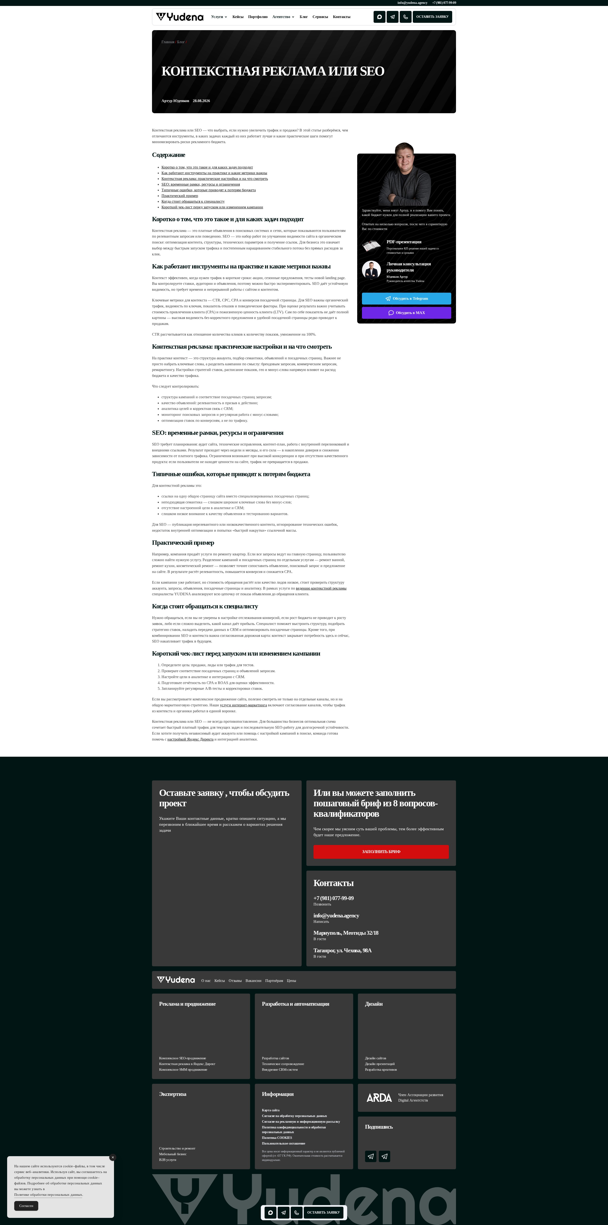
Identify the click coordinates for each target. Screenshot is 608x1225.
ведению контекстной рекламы (321, 588)
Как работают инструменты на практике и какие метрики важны (214, 173)
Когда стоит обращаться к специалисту (193, 201)
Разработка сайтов (275, 1058)
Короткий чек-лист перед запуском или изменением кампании (212, 207)
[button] (219, 17)
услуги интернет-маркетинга (243, 705)
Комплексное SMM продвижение (183, 1069)
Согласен (26, 1206)
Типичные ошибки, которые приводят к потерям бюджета (209, 190)
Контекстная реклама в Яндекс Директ (187, 1064)
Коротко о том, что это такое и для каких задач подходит (207, 167)
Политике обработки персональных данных (48, 1195)
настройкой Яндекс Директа (190, 739)
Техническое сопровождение (283, 1064)
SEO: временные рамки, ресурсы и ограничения (201, 184)
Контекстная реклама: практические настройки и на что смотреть (215, 179)
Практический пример (180, 196)
